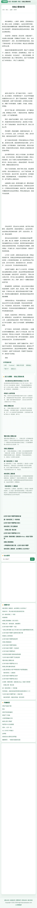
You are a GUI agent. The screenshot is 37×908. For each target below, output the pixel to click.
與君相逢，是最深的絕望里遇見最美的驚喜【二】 (16, 691)
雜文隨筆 (14, 1)
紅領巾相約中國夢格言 (8, 651)
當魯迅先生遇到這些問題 (9, 736)
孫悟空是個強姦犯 (7, 712)
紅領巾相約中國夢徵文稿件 (10, 675)
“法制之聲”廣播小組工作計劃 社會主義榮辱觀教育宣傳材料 (18, 629)
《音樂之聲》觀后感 (10, 529)
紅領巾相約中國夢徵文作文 (12, 533)
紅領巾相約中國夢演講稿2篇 (12, 516)
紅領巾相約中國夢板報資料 (10, 639)
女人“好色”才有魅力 (8, 730)
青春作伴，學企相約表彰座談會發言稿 (13, 611)
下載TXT (6, 369)
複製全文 (13, 369)
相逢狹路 (4, 617)
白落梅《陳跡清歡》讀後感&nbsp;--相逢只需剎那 (18, 537)
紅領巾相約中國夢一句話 (9, 626)
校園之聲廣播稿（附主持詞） (10, 620)
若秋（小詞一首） (7, 727)
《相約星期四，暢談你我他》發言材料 (13, 697)
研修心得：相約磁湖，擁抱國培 (11, 623)
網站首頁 (6, 900)
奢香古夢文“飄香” (7, 721)
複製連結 (28, 365)
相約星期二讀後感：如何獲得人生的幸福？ (17, 548)
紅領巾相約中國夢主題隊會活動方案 (12, 633)
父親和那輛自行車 (7, 718)
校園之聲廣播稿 (8, 542)
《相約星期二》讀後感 (8, 672)
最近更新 (30, 900)
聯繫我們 (18, 900)
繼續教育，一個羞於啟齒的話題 (11, 739)
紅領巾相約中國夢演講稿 (9, 645)
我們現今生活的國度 (8, 724)
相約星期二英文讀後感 (11, 526)
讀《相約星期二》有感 (8, 614)
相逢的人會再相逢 (7, 636)
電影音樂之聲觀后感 (8, 660)
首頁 (9, 1)
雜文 (19, 1)
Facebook (11, 365)
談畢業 (4, 733)
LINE (5, 365)
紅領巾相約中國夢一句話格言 (10, 648)
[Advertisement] (18, 16)
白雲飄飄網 (18, 905)
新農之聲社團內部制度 (8, 666)
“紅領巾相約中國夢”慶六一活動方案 (12, 694)
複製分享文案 (20, 365)
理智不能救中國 (6, 706)
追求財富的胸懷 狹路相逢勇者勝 (11, 654)
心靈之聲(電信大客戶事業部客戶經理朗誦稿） (15, 669)
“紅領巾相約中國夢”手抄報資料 (11, 657)
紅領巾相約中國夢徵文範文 (12, 523)
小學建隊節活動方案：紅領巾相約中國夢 (16, 545)
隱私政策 (24, 900)
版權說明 (12, 900)
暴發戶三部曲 (6, 715)
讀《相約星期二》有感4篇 (12, 519)
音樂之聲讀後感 (6, 642)
